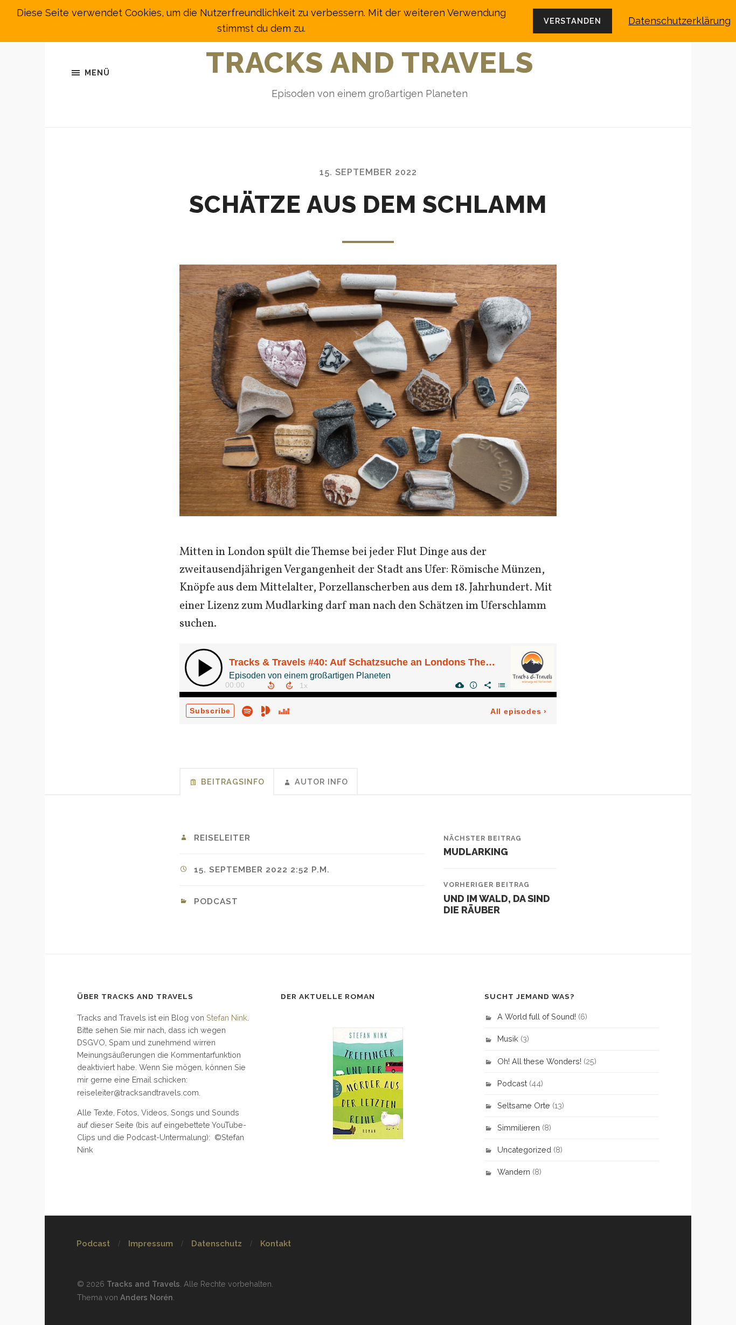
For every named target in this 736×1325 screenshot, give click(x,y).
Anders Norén (146, 1297)
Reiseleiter (222, 838)
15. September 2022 (368, 172)
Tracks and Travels (370, 62)
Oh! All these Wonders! (539, 1061)
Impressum (150, 1243)
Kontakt (275, 1243)
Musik (507, 1038)
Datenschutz (216, 1243)
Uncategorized (524, 1149)
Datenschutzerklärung (679, 20)
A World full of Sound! (536, 1016)
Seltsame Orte (523, 1105)
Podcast (216, 901)
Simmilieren (518, 1127)
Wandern (513, 1171)
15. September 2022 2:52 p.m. (262, 870)
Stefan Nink (226, 1017)
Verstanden (572, 20)
